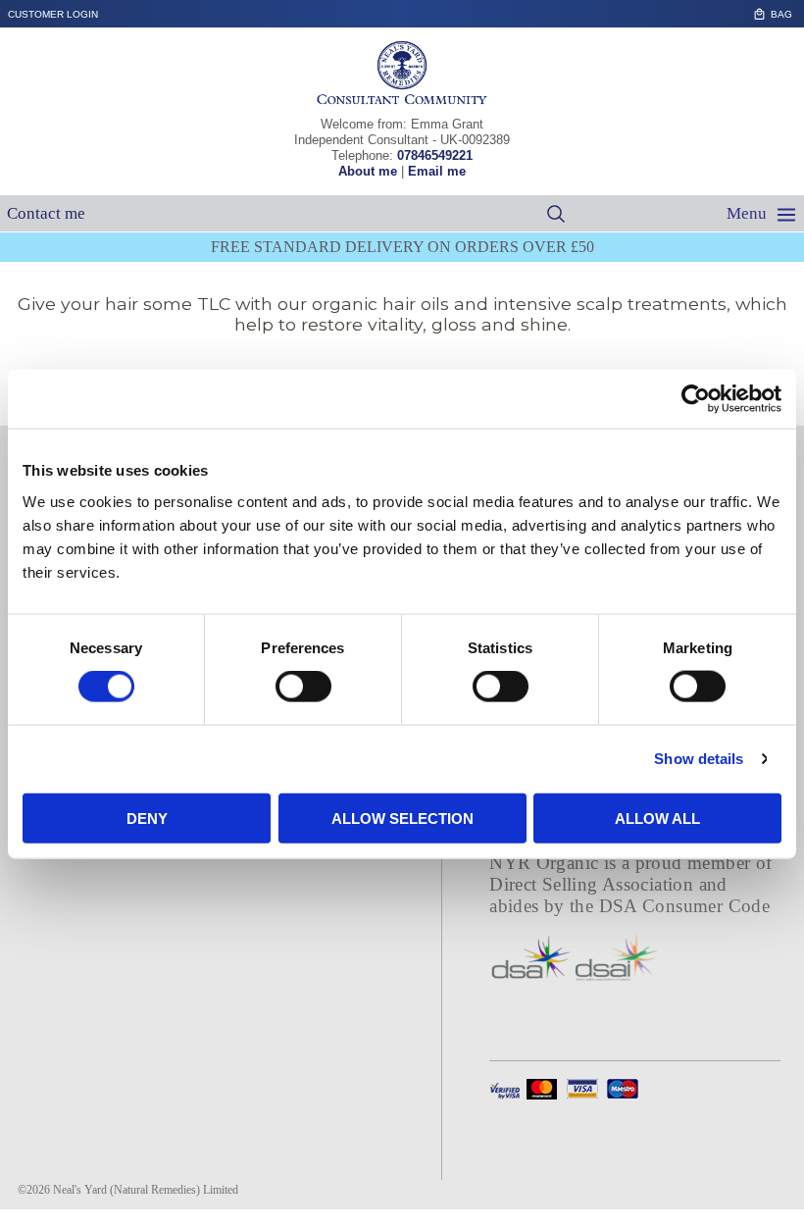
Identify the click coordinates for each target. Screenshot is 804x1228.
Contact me (46, 213)
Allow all (657, 817)
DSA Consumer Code (685, 905)
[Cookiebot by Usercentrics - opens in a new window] (695, 399)
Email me (437, 171)
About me (367, 171)
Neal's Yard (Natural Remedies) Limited (145, 1190)
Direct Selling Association (593, 884)
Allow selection (402, 817)
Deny (147, 817)
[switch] (303, 686)
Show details (698, 758)
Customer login (53, 14)
